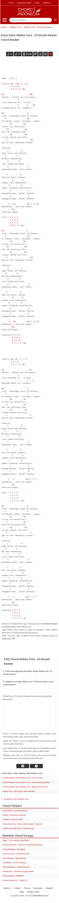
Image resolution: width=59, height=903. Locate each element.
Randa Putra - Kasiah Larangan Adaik (18, 871)
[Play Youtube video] (29, 717)
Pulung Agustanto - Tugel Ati (15, 880)
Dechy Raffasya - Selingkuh (14, 849)
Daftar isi (46, 3)
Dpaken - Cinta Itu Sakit (13, 819)
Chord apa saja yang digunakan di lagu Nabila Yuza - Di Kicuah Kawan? (27, 672)
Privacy (27, 888)
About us (7, 888)
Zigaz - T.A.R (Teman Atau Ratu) (16, 840)
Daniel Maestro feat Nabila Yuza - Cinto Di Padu (23, 778)
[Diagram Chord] (35, 54)
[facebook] (22, 766)
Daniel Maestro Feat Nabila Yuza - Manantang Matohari (26, 782)
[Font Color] (45, 54)
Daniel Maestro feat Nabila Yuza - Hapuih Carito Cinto (25, 787)
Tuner (37, 3)
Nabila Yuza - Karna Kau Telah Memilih (19, 791)
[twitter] (36, 766)
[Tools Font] (40, 54)
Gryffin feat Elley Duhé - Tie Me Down (18, 828)
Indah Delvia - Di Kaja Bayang (15, 810)
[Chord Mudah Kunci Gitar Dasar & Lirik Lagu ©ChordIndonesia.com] (29, 15)
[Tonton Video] (50, 54)
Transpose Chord (24, 3)
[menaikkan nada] (17, 54)
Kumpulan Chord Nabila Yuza (16, 799)
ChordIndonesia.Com (40, 895)
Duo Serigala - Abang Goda (14, 858)
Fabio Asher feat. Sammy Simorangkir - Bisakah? (23, 824)
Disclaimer (38, 888)
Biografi (49, 888)
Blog (22, 892)
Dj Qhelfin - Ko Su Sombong (14, 862)
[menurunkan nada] (9, 54)
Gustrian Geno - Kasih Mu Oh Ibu (16, 854)
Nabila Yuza (15, 27)
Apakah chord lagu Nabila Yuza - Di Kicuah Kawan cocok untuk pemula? (28, 683)
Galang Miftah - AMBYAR (13, 876)
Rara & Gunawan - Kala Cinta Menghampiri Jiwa (22, 845)
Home (11, 3)
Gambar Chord (33, 892)
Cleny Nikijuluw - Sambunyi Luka (16, 867)
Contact (17, 888)
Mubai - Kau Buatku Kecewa (14, 815)
